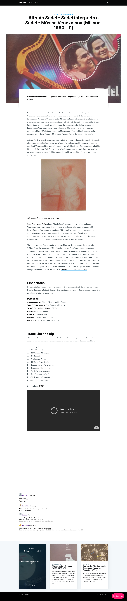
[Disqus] (63, 469)
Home (30, 2)
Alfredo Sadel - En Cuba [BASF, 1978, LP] (32, 562)
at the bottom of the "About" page (74, 269)
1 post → (32, 585)
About (36, 2)
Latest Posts (100, 594)
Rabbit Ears (22, 3)
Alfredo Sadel (68, 14)
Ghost (106, 594)
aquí (78, 96)
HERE (41, 386)
